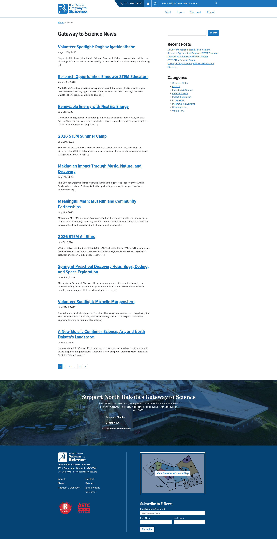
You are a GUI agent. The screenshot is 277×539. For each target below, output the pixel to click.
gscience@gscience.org (85, 471)
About (211, 12)
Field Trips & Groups (182, 90)
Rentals (89, 483)
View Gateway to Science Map (173, 473)
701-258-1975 (133, 3)
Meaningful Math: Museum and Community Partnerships (97, 204)
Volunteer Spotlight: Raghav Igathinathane (96, 46)
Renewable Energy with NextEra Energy (93, 106)
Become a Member (115, 417)
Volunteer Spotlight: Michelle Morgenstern (96, 301)
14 (80, 366)
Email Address (152, 509)
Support (195, 12)
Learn (181, 12)
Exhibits (176, 86)
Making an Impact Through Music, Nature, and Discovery (99, 169)
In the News (178, 100)
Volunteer (90, 492)
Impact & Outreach (181, 97)
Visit (168, 12)
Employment (92, 487)
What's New (178, 110)
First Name (145, 518)
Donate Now (112, 422)
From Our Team (180, 93)
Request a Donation (69, 487)
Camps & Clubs (180, 83)
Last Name (179, 518)
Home (61, 22)
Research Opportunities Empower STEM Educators (103, 76)
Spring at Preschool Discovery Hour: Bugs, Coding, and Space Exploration (103, 269)
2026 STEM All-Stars (76, 236)
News (61, 483)
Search (213, 32)
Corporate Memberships (118, 428)
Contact (89, 479)
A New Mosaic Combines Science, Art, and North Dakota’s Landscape (101, 334)
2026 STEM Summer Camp (82, 136)
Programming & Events (183, 103)
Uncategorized (179, 107)
